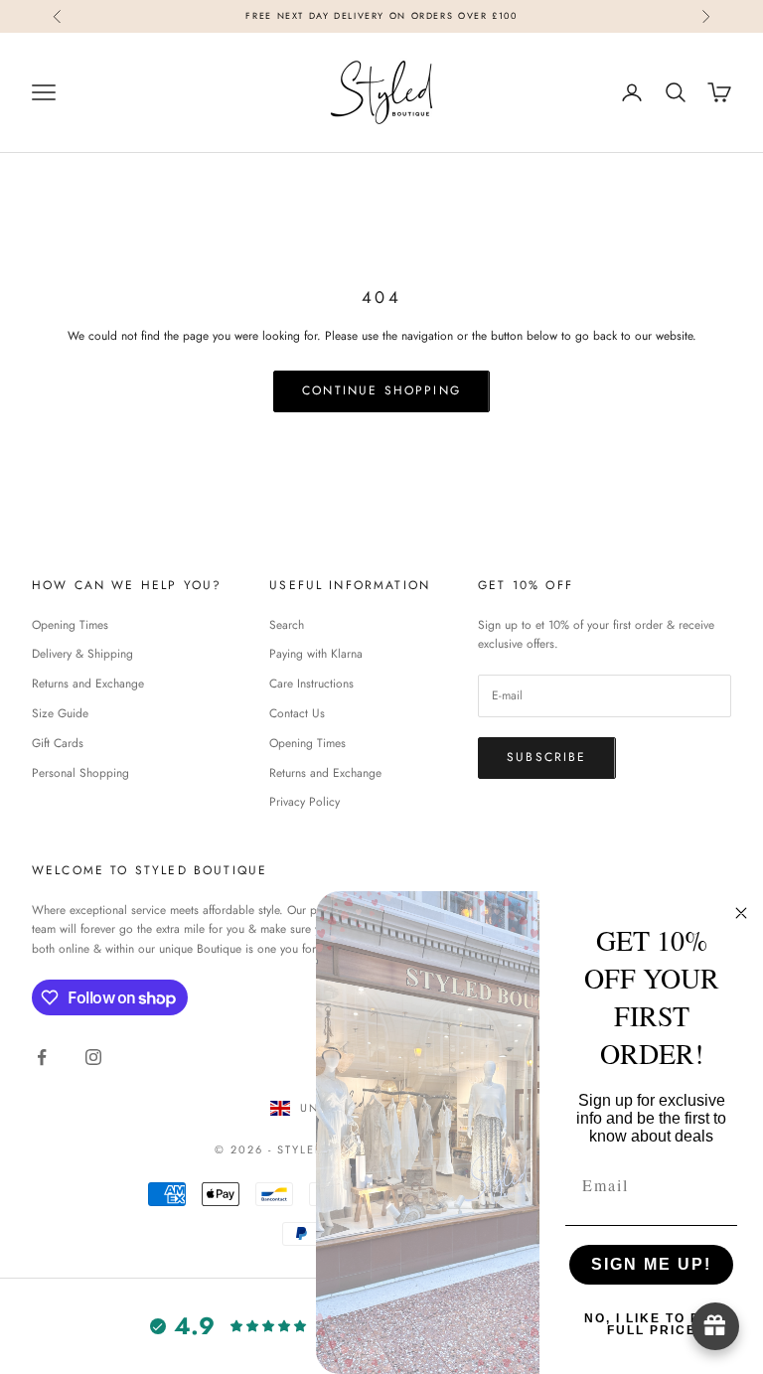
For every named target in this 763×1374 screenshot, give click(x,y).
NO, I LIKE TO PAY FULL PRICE (651, 1324)
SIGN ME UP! (651, 1264)
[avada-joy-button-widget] (715, 1326)
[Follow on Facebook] (42, 1057)
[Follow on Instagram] (93, 1057)
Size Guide (60, 713)
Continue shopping (381, 390)
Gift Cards (57, 743)
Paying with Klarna (316, 654)
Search (286, 625)
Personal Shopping (80, 773)
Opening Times (70, 625)
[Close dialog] (741, 913)
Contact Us (297, 713)
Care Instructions (311, 683)
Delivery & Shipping (82, 654)
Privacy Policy (304, 802)
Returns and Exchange (88, 683)
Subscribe (546, 757)
